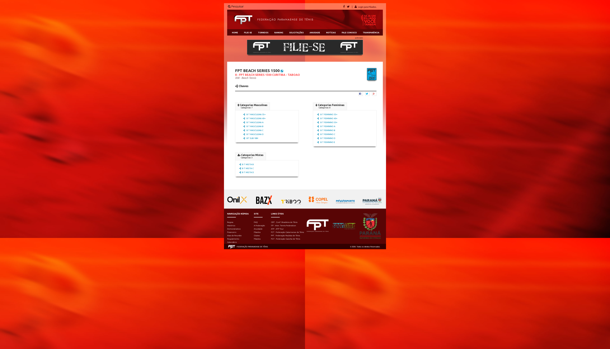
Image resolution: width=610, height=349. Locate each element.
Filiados (257, 232)
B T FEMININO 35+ (328, 114)
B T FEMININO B (327, 130)
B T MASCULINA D (255, 134)
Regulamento (233, 239)
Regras (230, 222)
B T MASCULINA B (254, 126)
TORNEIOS (263, 33)
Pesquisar (237, 6)
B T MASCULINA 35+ (256, 114)
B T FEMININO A (327, 126)
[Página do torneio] (282, 70)
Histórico (231, 225)
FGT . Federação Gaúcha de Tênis (285, 239)
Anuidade (258, 229)
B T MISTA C (248, 168)
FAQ (256, 222)
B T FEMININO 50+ (328, 122)
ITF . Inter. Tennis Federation (283, 225)
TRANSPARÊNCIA (371, 33)
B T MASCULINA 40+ (256, 118)
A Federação (259, 225)
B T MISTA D (248, 172)
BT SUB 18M (252, 138)
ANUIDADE (315, 33)
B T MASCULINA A (255, 122)
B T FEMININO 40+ (328, 118)
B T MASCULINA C (254, 130)
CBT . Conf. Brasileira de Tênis (284, 222)
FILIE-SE (248, 33)
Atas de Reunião (234, 235)
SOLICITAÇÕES (296, 33)
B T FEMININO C (327, 134)
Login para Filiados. (367, 7)
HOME (235, 33)
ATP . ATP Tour (277, 229)
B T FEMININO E (327, 142)
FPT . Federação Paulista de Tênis (285, 235)
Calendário (232, 242)
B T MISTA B (248, 164)
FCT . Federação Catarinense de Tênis (287, 232)
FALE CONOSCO (349, 33)
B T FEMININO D (327, 138)
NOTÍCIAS (331, 33)
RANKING (278, 33)
